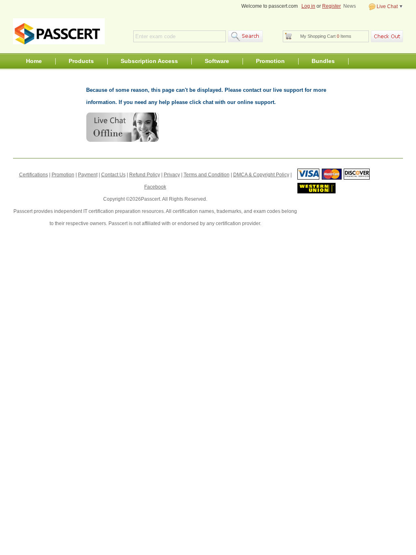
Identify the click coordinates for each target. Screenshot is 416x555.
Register (331, 6)
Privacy (172, 175)
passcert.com (59, 31)
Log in (308, 6)
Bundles (323, 61)
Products (81, 61)
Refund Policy (144, 175)
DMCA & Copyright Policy (261, 175)
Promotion (270, 61)
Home (34, 61)
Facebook (155, 187)
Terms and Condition (207, 175)
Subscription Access (149, 61)
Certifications (33, 175)
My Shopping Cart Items (325, 36)
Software (217, 61)
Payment (88, 175)
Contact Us (113, 175)
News (349, 6)
